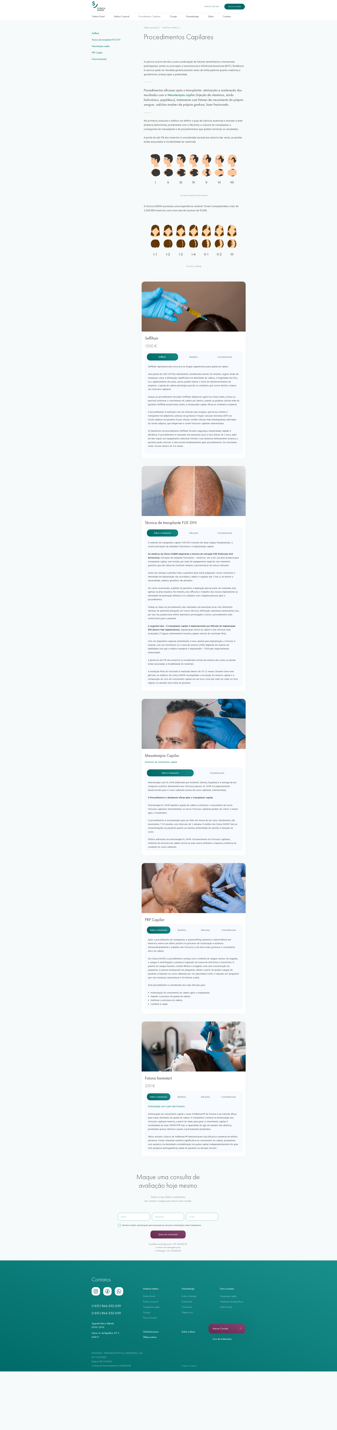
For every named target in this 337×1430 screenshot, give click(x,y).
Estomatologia (192, 16)
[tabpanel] (193, 407)
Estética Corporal (121, 16)
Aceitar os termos (189, 1365)
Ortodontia (187, 1307)
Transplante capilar (151, 1307)
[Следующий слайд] (240, 1050)
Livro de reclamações (222, 1339)
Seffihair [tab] (162, 357)
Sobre (211, 16)
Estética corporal (150, 1301)
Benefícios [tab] (193, 357)
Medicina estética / (171, 27)
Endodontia (187, 1301)
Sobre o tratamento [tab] (162, 533)
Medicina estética (150, 1288)
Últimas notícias (150, 1337)
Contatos (227, 16)
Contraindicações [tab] (224, 357)
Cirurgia (173, 16)
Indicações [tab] (193, 533)
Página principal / (152, 27)
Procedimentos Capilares (149, 16)
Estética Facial (98, 16)
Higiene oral (187, 1312)
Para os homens (150, 1317)
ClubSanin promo (151, 1331)
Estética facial (149, 1296)
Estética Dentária (189, 1296)
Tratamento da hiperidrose (231, 1301)
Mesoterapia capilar (181, 95)
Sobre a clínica (188, 1331)
